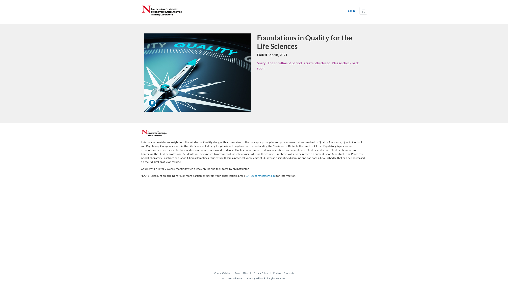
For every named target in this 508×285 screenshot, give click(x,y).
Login (351, 10)
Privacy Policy (260, 273)
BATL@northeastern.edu (261, 175)
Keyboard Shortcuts (283, 273)
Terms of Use (241, 273)
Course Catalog (222, 273)
